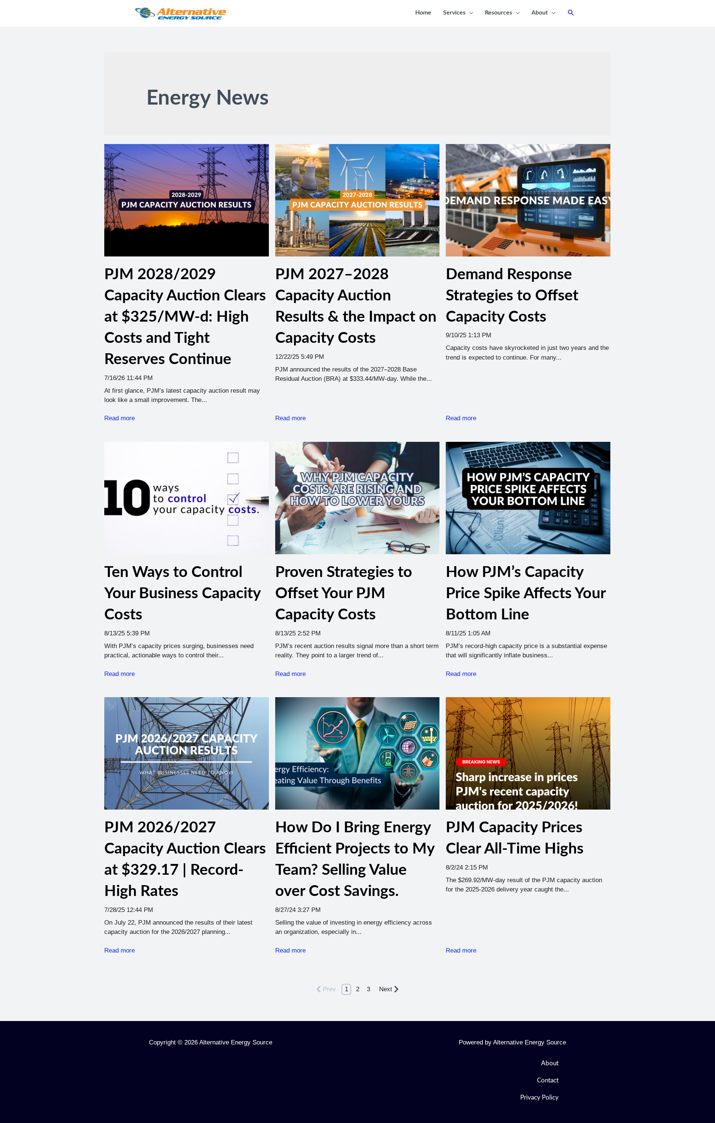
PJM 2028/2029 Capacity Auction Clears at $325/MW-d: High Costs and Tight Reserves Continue (185, 317)
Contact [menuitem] (548, 1080)
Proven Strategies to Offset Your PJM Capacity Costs (343, 593)
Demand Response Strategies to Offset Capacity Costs (512, 296)
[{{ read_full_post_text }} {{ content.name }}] (528, 200)
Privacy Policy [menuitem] (539, 1097)
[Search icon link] (571, 13)
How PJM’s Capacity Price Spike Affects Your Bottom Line (526, 593)
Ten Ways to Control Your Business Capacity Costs (182, 593)
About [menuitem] (550, 1063)
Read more (119, 418)
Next (385, 989)
